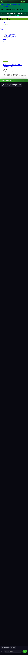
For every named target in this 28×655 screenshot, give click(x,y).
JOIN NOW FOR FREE (17, 14)
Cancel (4, 39)
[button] (5, 61)
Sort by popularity (9, 33)
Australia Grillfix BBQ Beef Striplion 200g (12, 65)
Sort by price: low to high (10, 36)
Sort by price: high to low (10, 37)
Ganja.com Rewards (5, 6)
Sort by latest (8, 35)
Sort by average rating (10, 34)
